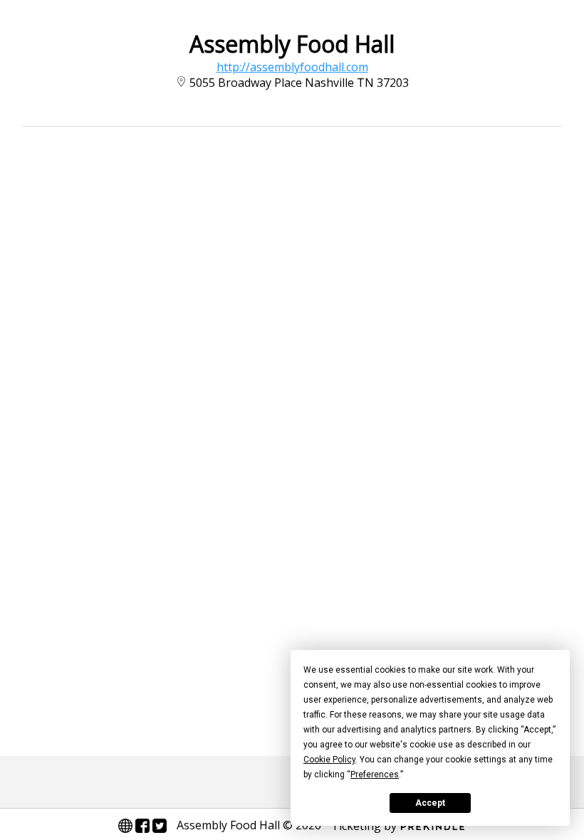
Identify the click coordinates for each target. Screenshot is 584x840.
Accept (430, 803)
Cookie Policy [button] (329, 760)
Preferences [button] (374, 774)
